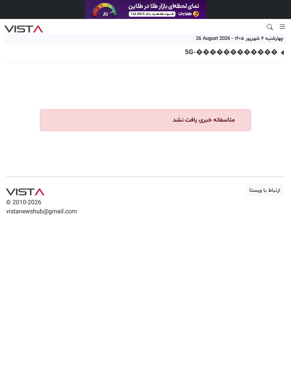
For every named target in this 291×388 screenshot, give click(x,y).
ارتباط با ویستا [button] (264, 190)
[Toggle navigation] (282, 27)
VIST (24, 27)
